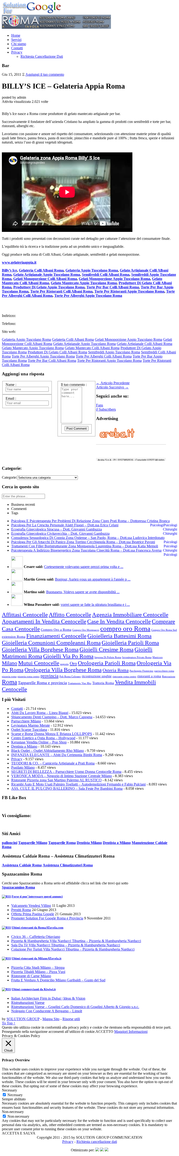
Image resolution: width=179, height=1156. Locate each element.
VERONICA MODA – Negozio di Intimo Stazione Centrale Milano (61, 776)
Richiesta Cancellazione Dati (42, 56)
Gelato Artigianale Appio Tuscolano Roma (46, 274)
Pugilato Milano (23, 767)
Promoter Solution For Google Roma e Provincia (47, 918)
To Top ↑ (8, 1023)
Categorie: (9, 477)
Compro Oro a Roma (56, 630)
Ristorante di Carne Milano (31, 976)
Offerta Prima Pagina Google (32, 914)
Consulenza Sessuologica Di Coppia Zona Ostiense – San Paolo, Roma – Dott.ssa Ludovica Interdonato (88, 538)
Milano (9, 663)
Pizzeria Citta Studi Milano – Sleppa (38, 967)
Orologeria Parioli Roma (107, 663)
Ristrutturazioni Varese (28, 1003)
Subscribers (106, 409)
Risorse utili (71, 1019)
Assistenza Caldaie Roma (22, 865)
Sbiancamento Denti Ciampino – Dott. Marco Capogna (51, 717)
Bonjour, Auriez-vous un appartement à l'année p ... (93, 579)
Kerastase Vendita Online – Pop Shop (39, 742)
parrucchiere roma (164, 671)
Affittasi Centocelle (25, 614)
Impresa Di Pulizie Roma (107, 657)
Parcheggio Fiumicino (141, 671)
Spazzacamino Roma (18, 887)
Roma (9, 682)
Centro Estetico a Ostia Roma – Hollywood (43, 738)
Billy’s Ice (9, 270)
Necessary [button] (9, 1090)
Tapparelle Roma (62, 843)
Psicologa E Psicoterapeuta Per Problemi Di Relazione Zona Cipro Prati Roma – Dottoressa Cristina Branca (90, 521)
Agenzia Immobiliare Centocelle (130, 614)
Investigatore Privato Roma (136, 657)
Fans (99, 405)
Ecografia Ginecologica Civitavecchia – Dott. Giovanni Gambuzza (60, 533)
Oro (73, 663)
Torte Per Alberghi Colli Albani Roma (104, 356)
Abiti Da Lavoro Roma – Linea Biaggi (39, 713)
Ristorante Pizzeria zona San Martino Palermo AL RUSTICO (56, 780)
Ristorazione (168, 676)
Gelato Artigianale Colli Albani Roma (144, 344)
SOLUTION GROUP (23, 1019)
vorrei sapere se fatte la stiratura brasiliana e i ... (95, 605)
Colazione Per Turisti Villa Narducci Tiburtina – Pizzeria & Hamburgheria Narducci (72, 949)
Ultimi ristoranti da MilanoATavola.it (36, 958)
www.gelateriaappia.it (19, 262)
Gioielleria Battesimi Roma (119, 635)
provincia (50, 675)
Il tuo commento (74, 385)
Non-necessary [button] (13, 1112)
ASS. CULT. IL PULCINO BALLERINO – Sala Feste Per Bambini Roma (67, 788)
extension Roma (13, 637)
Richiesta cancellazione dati (96, 1142)
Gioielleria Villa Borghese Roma (40, 649)
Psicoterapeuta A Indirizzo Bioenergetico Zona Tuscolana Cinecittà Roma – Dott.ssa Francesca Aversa (86, 550)
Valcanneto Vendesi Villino (31, 906)
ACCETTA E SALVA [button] (18, 1133)
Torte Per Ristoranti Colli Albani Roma (61, 291)
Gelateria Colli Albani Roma (41, 270)
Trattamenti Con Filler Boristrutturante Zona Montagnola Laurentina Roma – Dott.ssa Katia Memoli (84, 546)
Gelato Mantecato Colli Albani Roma (92, 348)
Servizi (16, 40)
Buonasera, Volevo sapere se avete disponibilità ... (83, 592)
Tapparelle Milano (32, 843)
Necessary (15, 1095)
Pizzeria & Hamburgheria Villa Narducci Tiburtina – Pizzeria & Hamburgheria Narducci (76, 941)
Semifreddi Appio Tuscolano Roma (114, 352)
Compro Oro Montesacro (85, 630)
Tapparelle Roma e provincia (42, 682)
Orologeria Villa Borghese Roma (63, 669)
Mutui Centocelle (38, 663)
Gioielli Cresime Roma (106, 649)
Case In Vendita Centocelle (119, 621)
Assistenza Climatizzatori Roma (68, 865)
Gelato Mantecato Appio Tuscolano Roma (84, 283)
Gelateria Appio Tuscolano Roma (91, 270)
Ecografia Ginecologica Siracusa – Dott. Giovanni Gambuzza (56, 529)
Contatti (17, 48)
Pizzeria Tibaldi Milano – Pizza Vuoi (38, 972)
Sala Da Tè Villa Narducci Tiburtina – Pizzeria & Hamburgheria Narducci (65, 945)
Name (11, 385)
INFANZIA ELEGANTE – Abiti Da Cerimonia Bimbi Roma (56, 755)
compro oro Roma (125, 628)
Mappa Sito (50, 1019)
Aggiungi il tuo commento (44, 74)
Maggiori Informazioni (131, 1032)
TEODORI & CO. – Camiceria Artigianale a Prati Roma (53, 763)
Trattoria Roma (103, 683)
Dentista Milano (89, 843)
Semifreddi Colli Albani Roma (105, 274)
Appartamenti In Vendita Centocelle (44, 621)
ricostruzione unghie (97, 676)
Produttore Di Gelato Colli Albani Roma (57, 352)
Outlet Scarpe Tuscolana (29, 730)
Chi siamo (18, 44)
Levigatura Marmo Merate (30, 725)
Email (11, 398)
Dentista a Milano (24, 746)
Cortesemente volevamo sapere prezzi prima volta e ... (83, 567)
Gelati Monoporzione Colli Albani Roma (45, 279)
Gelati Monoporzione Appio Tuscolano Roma (114, 279)
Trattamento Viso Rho (79, 683)
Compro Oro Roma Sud (164, 630)
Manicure (157, 657)
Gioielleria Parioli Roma (130, 642)
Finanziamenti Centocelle (56, 635)
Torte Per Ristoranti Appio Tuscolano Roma (129, 291)
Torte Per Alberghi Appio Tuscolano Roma (88, 296)
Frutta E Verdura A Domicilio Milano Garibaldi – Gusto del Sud (58, 980)
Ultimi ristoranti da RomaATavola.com (37, 927)
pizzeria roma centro (28, 676)
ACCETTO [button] (104, 1032)
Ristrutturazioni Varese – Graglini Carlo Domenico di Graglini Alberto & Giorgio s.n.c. (75, 1007)
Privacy (16, 52)
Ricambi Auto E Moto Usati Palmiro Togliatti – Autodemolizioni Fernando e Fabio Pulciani (78, 784)
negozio (64, 664)
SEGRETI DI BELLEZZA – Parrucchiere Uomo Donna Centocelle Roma (66, 772)
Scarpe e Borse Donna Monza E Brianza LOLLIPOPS (51, 734)
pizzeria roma (9, 676)
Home (15, 35)
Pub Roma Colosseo (70, 676)
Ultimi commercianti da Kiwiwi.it (34, 989)
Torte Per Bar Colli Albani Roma (112, 287)
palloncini (9, 843)
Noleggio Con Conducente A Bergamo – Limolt (46, 1011)
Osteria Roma (116, 670)
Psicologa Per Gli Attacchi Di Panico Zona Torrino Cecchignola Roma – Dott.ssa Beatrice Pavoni (83, 542)
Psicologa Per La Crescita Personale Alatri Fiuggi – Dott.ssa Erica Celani (64, 525)
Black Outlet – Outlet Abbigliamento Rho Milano (47, 751)
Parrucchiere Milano (26, 721)
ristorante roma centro (124, 676)
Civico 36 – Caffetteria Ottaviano (35, 937)
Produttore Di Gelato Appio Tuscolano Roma (49, 287)
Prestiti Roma (21, 910)
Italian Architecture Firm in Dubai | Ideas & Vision (48, 998)
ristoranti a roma (149, 676)
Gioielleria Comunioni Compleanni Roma (51, 642)
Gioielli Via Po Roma (68, 656)
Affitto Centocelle (70, 614)
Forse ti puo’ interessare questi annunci (37, 896)
